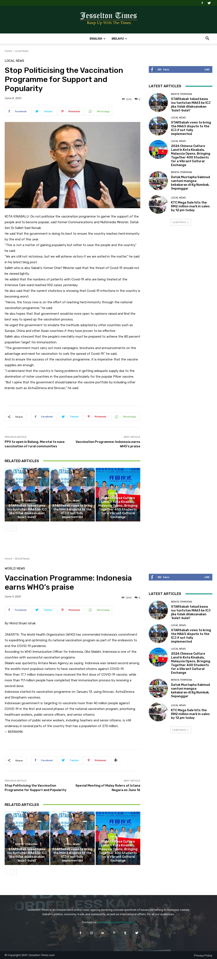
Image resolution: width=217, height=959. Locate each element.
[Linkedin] (103, 933)
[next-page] (14, 528)
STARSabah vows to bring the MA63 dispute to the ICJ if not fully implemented (72, 511)
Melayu (118, 38)
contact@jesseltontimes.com (116, 922)
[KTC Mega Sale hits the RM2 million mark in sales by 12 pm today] (158, 204)
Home (8, 51)
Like (206, 69)
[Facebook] (202, 3)
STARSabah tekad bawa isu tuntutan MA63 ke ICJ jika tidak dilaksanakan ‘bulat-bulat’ (27, 511)
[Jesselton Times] (108, 19)
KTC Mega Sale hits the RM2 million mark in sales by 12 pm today (190, 206)
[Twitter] (209, 3)
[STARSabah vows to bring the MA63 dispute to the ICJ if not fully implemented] (72, 494)
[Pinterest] (114, 933)
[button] (207, 39)
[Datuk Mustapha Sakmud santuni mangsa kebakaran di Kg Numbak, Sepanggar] (158, 180)
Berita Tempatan (26, 501)
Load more (179, 222)
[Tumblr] (125, 933)
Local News (21, 51)
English (96, 38)
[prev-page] (7, 528)
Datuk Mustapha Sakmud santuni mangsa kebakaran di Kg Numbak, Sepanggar (190, 182)
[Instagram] (92, 933)
